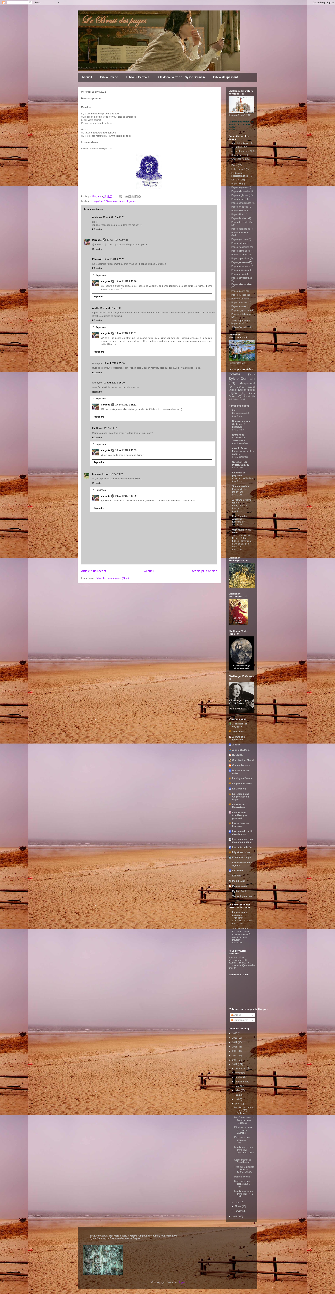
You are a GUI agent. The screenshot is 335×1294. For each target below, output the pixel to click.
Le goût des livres (242, 783)
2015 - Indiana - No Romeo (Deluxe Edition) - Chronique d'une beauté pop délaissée (241, 541)
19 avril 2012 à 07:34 (117, 240)
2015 (235, 1051)
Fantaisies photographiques (239, 174)
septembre (240, 1081)
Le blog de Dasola (242, 778)
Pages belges (238, 199)
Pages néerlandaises (241, 284)
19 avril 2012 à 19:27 (112, 474)
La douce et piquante (238, 474)
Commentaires (240, 1020)
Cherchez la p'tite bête (242, 478)
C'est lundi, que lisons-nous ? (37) (242, 1140)
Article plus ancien (204, 571)
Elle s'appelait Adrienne (239, 517)
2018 (235, 1037)
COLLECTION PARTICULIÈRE (240, 463)
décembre (240, 1068)
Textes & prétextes (242, 896)
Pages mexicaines (240, 266)
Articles (237, 1015)
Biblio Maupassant (225, 77)
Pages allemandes (240, 191)
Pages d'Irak (237, 214)
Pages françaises (240, 232)
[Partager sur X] (133, 196)
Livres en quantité (240, 413)
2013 (235, 1060)
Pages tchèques (239, 302)
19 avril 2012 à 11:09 (110, 308)
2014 (235, 1055)
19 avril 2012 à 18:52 (125, 404)
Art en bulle (237, 147)
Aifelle (95, 308)
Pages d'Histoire (239, 210)
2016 (235, 1046)
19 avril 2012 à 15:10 (114, 363)
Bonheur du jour (241, 421)
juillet (238, 1090)
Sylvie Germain (239, 327)
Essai (234, 165)
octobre (239, 1077)
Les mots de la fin (242, 847)
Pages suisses (238, 294)
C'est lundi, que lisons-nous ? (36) (242, 1184)
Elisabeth (97, 259)
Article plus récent (93, 571)
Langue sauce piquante (239, 913)
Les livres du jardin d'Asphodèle (242, 832)
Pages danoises (239, 218)
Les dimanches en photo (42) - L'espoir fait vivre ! (244, 1151)
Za (93, 428)
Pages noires (238, 274)
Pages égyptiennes (241, 310)
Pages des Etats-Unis (242, 222)
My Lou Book (239, 891)
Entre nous (238, 434)
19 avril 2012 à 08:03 (113, 259)
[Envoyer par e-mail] (126, 196)
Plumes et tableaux (241, 314)
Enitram (96, 474)
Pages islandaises (240, 250)
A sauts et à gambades (238, 738)
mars (238, 1202)
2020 (235, 1033)
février (238, 1206)
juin (237, 1095)
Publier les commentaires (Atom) (112, 578)
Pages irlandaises (240, 247)
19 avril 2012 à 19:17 (106, 428)
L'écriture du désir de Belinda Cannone (243, 1130)
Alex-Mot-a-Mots (241, 750)
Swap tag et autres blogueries (121, 201)
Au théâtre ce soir (240, 151)
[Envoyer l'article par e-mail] (119, 196)
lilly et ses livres (241, 852)
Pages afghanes (239, 187)
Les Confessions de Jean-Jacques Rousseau (244, 1120)
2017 (235, 1042)
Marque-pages (239, 886)
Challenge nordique (241, 159)
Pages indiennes (239, 243)
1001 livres (238, 731)
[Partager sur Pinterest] (139, 196)
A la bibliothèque (239, 143)
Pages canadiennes (241, 203)
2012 (235, 1064)
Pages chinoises (239, 206)
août (237, 1086)
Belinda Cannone (236, 399)
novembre (240, 1072)
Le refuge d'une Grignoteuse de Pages (240, 797)
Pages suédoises (240, 298)
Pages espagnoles (240, 228)
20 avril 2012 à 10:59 (125, 450)
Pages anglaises (239, 195)
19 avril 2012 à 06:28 (113, 217)
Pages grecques (239, 239)
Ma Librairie (238, 881)
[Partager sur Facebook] (136, 196)
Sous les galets (240, 486)
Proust (247, 396)
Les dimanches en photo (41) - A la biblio (243, 1194)
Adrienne (97, 217)
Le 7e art (235, 179)
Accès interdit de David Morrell (242, 1161)
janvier (238, 1211)
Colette (234, 374)
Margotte (97, 240)
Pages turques (238, 306)
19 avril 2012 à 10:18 (125, 281)
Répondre (97, 229)
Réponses (101, 275)
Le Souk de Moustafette (238, 806)
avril (237, 1103)
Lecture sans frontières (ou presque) (239, 815)
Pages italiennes (239, 254)
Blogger (181, 1282)
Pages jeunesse (239, 262)
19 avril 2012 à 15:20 (114, 382)
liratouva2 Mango (241, 857)
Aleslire (236, 744)
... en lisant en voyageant (240, 725)
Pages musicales (240, 270)
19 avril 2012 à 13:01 (125, 333)
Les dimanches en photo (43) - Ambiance (243, 1110)
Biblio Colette (109, 77)
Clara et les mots (241, 765)
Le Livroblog (239, 788)
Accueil (87, 77)
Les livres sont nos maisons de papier (242, 840)
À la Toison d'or (240, 928)
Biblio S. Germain (137, 77)
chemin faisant (240, 448)
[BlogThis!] (129, 196)
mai (237, 1099)
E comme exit (238, 522)
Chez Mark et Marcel (243, 760)
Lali (234, 410)
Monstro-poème (242, 1176)
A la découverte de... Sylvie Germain (181, 77)
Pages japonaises (240, 258)
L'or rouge (237, 870)
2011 (235, 1216)
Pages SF (236, 183)
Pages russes (238, 291)
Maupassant (247, 383)
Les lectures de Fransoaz (240, 824)
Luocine (236, 875)
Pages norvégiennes (241, 278)
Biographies (237, 155)
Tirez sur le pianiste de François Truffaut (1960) (244, 1170)
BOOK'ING (237, 755)
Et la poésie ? (98, 201)
